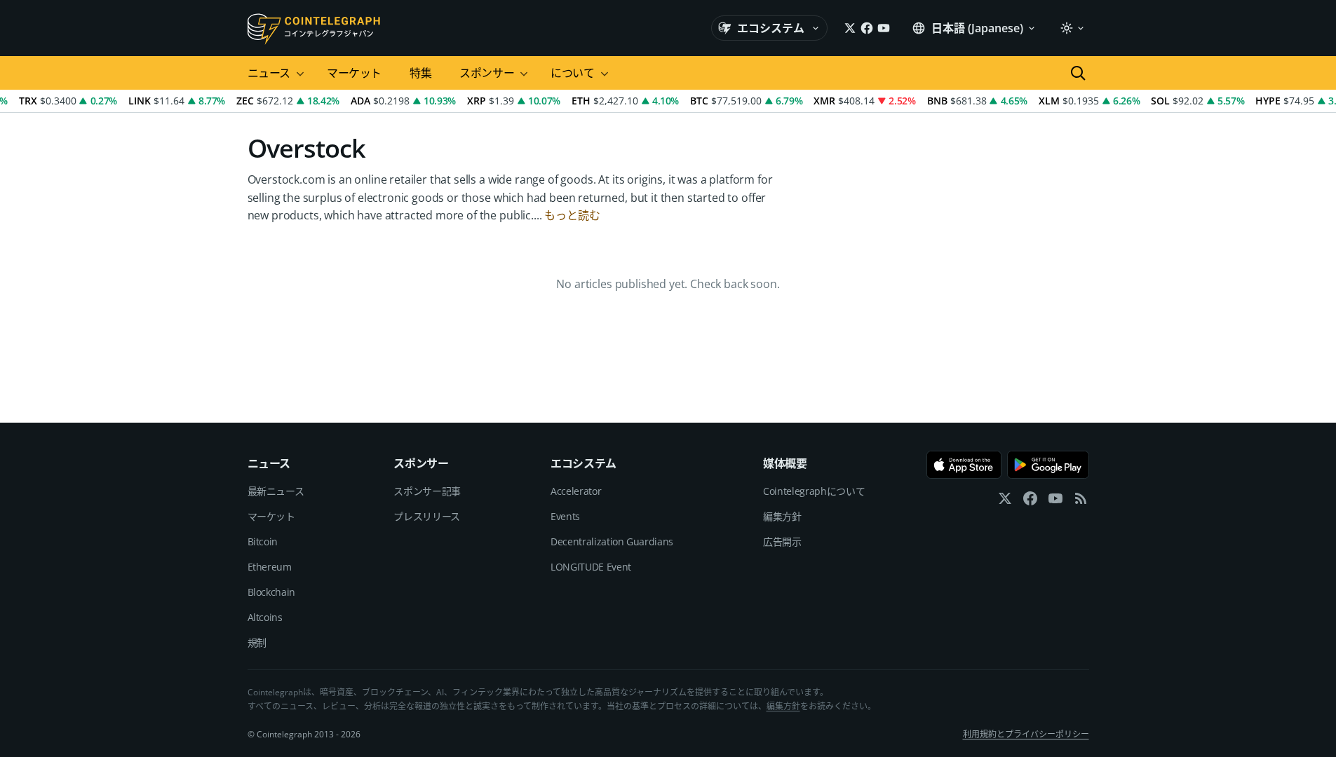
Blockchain (272, 592)
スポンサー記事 (427, 491)
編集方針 (782, 516)
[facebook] (1030, 501)
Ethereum (270, 566)
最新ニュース (276, 491)
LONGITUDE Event (591, 566)
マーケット (354, 73)
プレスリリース (426, 516)
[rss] (1080, 501)
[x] (1005, 501)
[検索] (1078, 73)
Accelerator (576, 491)
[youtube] (1055, 501)
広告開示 (782, 541)
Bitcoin (263, 541)
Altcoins (265, 617)
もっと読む (572, 215)
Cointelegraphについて (814, 491)
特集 (420, 73)
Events (565, 516)
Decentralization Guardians (612, 541)
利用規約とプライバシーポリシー (1026, 734)
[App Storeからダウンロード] (963, 465)
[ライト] (1071, 28)
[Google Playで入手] (1048, 465)
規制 (257, 642)
